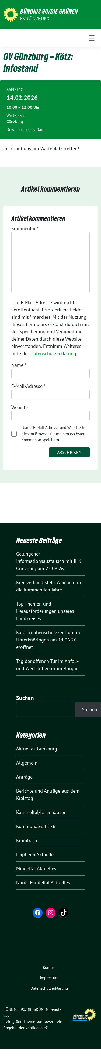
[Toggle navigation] (91, 38)
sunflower (44, 1021)
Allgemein (26, 763)
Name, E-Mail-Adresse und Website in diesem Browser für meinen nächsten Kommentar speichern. (53, 433)
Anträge (24, 777)
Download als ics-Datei (26, 129)
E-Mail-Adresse (28, 386)
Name (18, 365)
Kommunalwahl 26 (35, 826)
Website (19, 407)
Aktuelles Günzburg (36, 749)
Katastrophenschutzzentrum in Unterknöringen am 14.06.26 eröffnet (48, 639)
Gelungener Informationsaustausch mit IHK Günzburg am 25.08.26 (48, 561)
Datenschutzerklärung (53, 353)
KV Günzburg (34, 19)
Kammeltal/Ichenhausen (41, 812)
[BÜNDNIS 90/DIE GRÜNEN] (10, 14)
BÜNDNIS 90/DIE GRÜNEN (49, 11)
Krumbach (26, 840)
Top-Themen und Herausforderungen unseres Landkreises (45, 611)
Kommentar (25, 228)
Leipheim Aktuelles (36, 854)
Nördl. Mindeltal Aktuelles (43, 882)
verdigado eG (37, 1027)
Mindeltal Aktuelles (36, 868)
